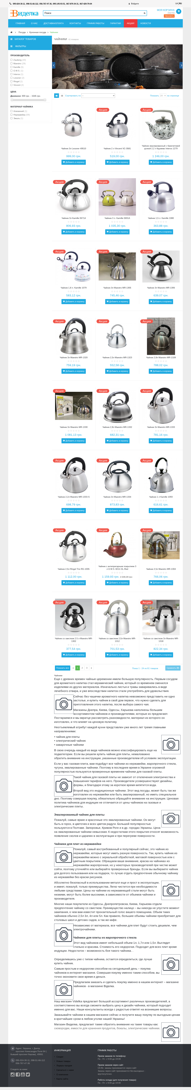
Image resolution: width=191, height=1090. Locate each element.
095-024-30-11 (23, 1060)
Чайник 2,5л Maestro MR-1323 (117, 357)
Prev (53, 65)
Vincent (18, 85)
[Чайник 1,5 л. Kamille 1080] (161, 197)
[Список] (62, 95)
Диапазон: (15, 96)
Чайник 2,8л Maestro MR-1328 (161, 357)
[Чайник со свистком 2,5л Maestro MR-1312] (117, 617)
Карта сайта (62, 1079)
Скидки (59, 1056)
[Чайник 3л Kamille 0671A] (74, 197)
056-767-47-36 (23, 1063)
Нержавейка (21, 115)
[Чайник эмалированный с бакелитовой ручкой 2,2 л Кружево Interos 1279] (161, 124)
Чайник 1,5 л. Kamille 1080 (161, 218)
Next (181, 65)
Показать (154, 95)
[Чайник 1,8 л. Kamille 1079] (74, 266)
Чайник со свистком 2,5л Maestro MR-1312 (117, 639)
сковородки (61, 1028)
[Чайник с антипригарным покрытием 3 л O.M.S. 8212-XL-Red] (117, 545)
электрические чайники (143, 1028)
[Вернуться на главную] (11, 32)
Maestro (19, 63)
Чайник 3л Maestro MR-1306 (161, 288)
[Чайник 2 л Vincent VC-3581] (117, 124)
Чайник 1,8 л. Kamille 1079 (74, 288)
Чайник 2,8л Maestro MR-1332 (117, 427)
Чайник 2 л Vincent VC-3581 (117, 148)
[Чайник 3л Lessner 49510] (74, 124)
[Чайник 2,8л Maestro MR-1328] (161, 336)
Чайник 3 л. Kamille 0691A (117, 218)
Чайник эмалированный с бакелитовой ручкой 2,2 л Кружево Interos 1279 (161, 147)
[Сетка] (56, 95)
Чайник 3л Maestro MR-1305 (117, 288)
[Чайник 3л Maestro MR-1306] (161, 266)
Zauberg (19, 60)
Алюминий (20, 111)
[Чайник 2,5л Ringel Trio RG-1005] (74, 545)
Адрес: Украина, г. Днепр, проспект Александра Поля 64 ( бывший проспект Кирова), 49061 (28, 1051)
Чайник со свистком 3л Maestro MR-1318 (161, 639)
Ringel (18, 81)
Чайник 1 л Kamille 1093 (161, 497)
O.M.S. (18, 70)
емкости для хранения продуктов (93, 1028)
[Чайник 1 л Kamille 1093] (161, 475)
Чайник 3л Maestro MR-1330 (74, 427)
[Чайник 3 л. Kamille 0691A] (117, 197)
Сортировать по (73, 95)
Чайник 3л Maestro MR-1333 (161, 427)
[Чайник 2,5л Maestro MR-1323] (117, 336)
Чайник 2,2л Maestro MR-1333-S (74, 497)
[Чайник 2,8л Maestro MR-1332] (117, 406)
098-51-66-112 (38, 1060)
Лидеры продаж (64, 1065)
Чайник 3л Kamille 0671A (74, 218)
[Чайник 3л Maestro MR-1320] (74, 336)
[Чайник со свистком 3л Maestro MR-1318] (161, 617)
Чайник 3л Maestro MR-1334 (117, 497)
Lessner (18, 78)
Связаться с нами (65, 1070)
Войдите (135, 4)
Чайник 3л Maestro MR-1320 (74, 357)
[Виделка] (24, 13)
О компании (62, 1074)
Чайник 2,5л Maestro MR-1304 (161, 569)
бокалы (122, 1028)
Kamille (18, 67)
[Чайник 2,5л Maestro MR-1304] (161, 545)
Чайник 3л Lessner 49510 (73, 148)
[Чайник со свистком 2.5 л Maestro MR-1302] (74, 617)
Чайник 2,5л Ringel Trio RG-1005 (74, 569)
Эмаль (18, 118)
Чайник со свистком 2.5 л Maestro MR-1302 (74, 639)
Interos (18, 74)
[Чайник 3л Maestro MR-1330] (74, 406)
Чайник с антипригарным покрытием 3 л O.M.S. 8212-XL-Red (117, 567)
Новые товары (63, 1061)
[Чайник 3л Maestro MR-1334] (117, 475)
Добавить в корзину (75, 162)
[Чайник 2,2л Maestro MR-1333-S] (74, 475)
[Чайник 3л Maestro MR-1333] (161, 406)
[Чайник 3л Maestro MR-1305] (117, 266)
